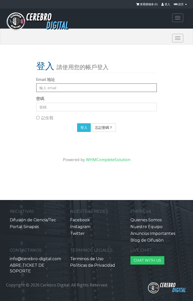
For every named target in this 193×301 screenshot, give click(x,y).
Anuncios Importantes (152, 233)
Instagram (80, 226)
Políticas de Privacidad (92, 265)
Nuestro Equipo (146, 226)
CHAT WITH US (147, 260)
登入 (167, 4)
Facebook (80, 220)
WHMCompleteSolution (108, 159)
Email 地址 (45, 79)
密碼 (40, 98)
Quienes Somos (146, 220)
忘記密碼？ (104, 127)
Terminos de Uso (87, 258)
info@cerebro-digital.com (35, 258)
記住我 (47, 118)
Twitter (77, 233)
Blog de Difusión (147, 240)
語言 (180, 4)
